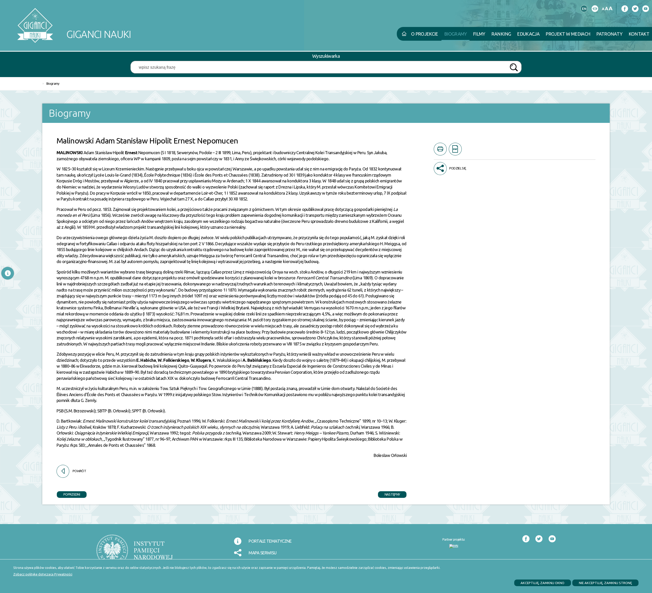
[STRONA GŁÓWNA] (404, 34)
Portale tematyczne (270, 541)
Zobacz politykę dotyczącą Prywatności (42, 574)
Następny (389, 493)
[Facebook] (624, 9)
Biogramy (52, 83)
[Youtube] (645, 9)
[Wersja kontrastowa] (595, 9)
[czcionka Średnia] (606, 8)
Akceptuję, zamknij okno (542, 583)
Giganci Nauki (74, 24)
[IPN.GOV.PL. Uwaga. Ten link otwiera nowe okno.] (134, 553)
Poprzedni (68, 493)
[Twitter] (635, 9)
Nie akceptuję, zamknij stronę (605, 583)
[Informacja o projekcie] (7, 273)
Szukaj (514, 67)
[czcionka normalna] (603, 9)
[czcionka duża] (610, 8)
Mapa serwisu (262, 552)
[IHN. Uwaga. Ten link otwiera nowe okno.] (454, 546)
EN (583, 7)
